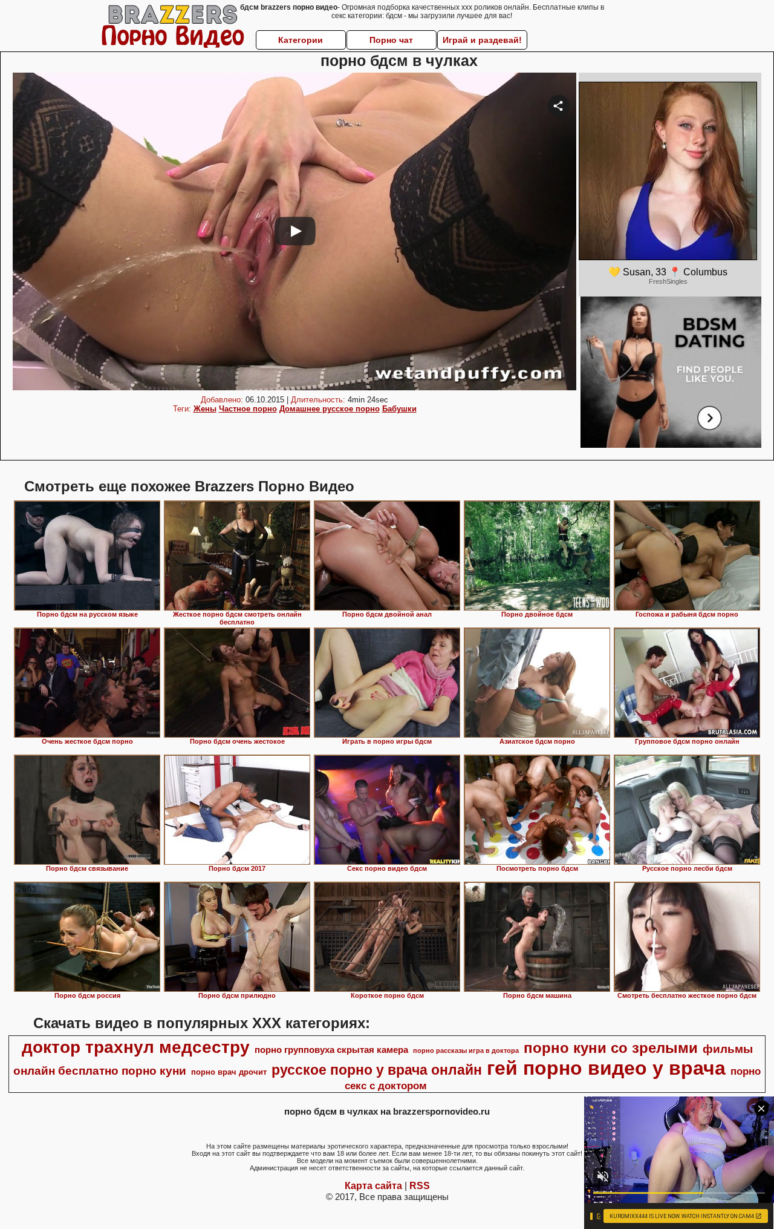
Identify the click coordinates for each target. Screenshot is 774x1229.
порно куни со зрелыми (611, 1048)
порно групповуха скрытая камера (331, 1050)
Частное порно (248, 408)
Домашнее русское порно (329, 408)
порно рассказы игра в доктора (466, 1050)
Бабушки (399, 408)
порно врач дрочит (229, 1072)
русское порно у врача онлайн (377, 1070)
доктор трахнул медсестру (136, 1047)
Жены (205, 408)
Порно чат (391, 40)
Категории (300, 40)
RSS (419, 1186)
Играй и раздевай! (482, 40)
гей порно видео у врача (606, 1068)
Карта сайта (373, 1186)
